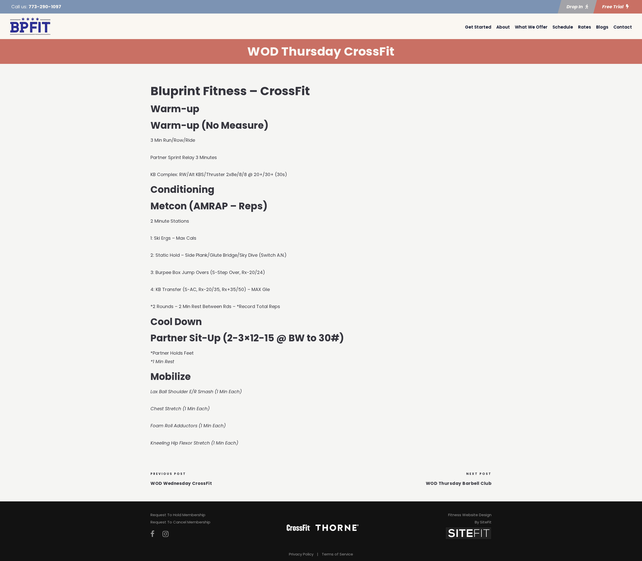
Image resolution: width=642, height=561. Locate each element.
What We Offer (531, 27)
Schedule (562, 27)
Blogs (602, 27)
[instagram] (166, 534)
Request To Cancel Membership (180, 522)
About (503, 27)
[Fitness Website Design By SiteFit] (468, 532)
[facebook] (152, 534)
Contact (622, 27)
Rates (584, 27)
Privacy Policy (301, 554)
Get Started (478, 27)
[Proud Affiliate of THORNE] (337, 527)
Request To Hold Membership (177, 514)
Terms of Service (337, 554)
